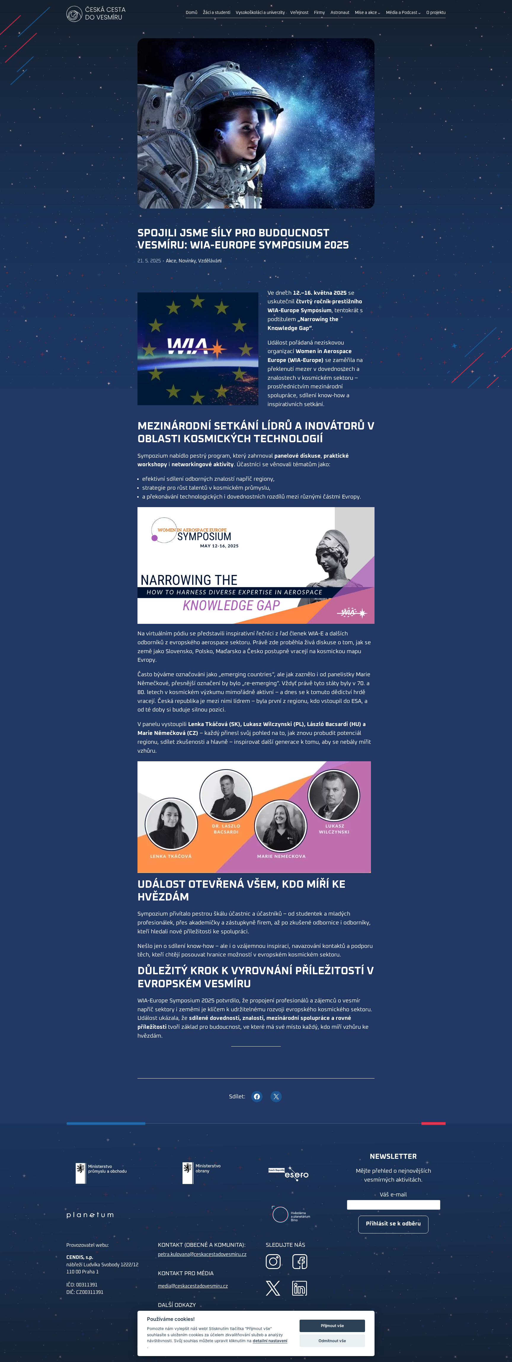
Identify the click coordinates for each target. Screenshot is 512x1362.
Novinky (187, 261)
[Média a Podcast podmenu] (419, 13)
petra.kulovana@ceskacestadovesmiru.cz (202, 1254)
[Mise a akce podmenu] (379, 13)
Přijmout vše (332, 1325)
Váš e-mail (393, 1195)
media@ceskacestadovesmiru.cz (193, 1286)
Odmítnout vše (332, 1340)
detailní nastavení (270, 1340)
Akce (171, 261)
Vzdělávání (210, 261)
